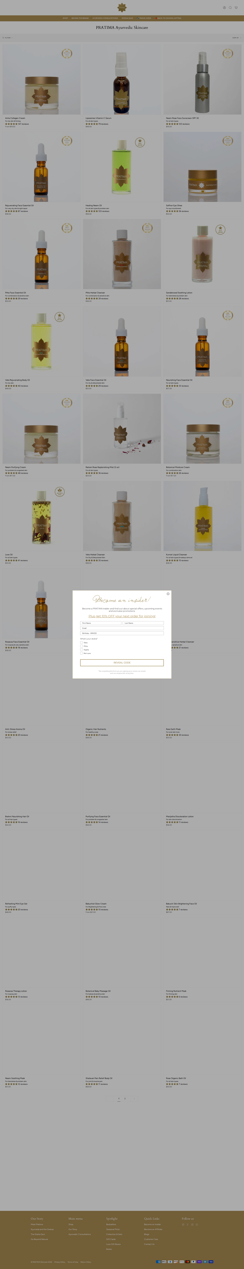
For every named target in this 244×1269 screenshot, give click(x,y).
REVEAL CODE (122, 662)
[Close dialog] (168, 593)
